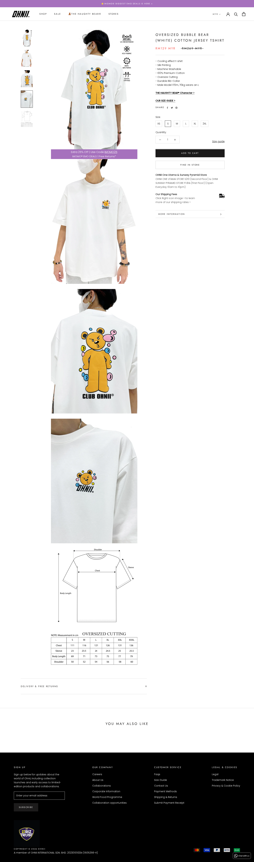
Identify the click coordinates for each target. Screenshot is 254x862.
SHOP (43, 14)
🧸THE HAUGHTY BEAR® (84, 14)
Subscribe (26, 807)
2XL (204, 124)
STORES (114, 14)
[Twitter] (172, 108)
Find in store (190, 165)
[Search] (236, 14)
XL (195, 124)
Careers (97, 774)
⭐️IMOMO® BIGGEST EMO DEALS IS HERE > (127, 3)
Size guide (218, 141)
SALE (57, 14)
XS (158, 124)
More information (171, 214)
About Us (97, 780)
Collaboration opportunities (109, 803)
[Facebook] (167, 108)
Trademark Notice (223, 780)
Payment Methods (165, 791)
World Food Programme (107, 797)
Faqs (157, 774)
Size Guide (160, 780)
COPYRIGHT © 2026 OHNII (29, 848)
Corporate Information (106, 791)
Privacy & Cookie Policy (226, 785)
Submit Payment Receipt (169, 803)
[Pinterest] (176, 108)
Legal (215, 774)
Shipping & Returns (165, 797)
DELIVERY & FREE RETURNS (39, 686)
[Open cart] (243, 14)
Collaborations (101, 785)
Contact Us (161, 785)
